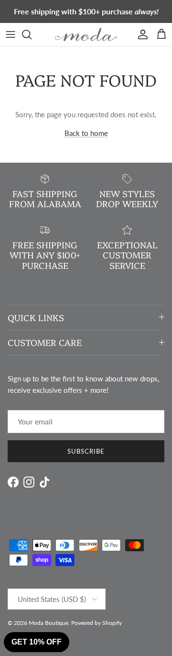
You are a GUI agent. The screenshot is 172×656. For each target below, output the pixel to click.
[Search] (31, 34)
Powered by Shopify (96, 622)
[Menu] (10, 34)
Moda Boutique (48, 622)
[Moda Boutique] (86, 34)
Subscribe (86, 451)
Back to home (86, 133)
